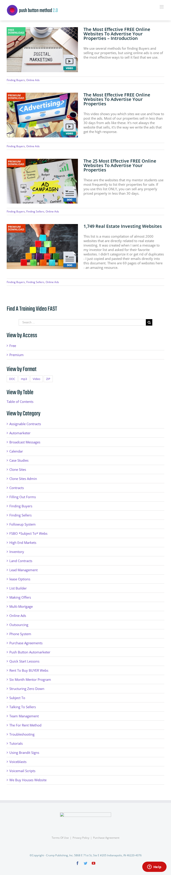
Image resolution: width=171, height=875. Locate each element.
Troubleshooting (22, 734)
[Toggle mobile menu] (162, 6)
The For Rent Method (25, 725)
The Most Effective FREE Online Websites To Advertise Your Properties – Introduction (116, 33)
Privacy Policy (81, 838)
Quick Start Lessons (24, 661)
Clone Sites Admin (23, 478)
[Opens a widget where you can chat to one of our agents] (154, 867)
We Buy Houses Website (28, 780)
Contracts (16, 487)
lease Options (19, 579)
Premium (16, 355)
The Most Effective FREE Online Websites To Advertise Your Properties (116, 99)
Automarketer (20, 433)
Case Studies (18, 460)
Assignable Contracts (25, 424)
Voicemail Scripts (22, 771)
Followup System (22, 524)
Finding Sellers (35, 211)
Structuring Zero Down (26, 688)
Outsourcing (18, 624)
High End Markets (22, 542)
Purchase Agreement (106, 838)
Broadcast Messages (24, 442)
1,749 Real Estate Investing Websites (122, 226)
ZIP (48, 379)
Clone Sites (17, 469)
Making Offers (20, 597)
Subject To (17, 698)
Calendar (16, 451)
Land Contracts (20, 561)
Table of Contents (20, 401)
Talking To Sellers (22, 707)
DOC (12, 379)
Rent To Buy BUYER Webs (28, 670)
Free (12, 345)
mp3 (24, 379)
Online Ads (33, 80)
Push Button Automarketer (29, 652)
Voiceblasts (17, 761)
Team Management (24, 716)
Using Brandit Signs (24, 752)
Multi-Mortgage (21, 606)
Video (36, 379)
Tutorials (16, 743)
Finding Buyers (16, 80)
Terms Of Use (60, 838)
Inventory (16, 551)
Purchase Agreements (26, 643)
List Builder (18, 588)
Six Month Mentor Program (30, 679)
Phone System (20, 634)
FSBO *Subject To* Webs (28, 533)
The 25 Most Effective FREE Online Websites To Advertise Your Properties (119, 165)
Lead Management (23, 570)
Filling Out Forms (22, 497)
